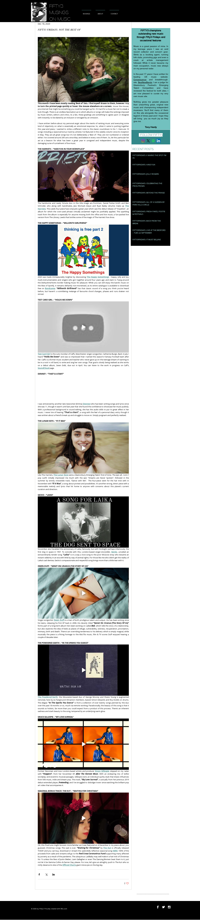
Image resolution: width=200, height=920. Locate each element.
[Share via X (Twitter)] (46, 874)
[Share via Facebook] (39, 874)
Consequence (140, 79)
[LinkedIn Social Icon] (158, 141)
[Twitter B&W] (163, 907)
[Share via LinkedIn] (53, 874)
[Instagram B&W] (169, 907)
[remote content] (83, 388)
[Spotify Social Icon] (153, 141)
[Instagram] (143, 141)
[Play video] (83, 176)
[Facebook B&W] (157, 907)
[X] (148, 141)
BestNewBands (145, 82)
